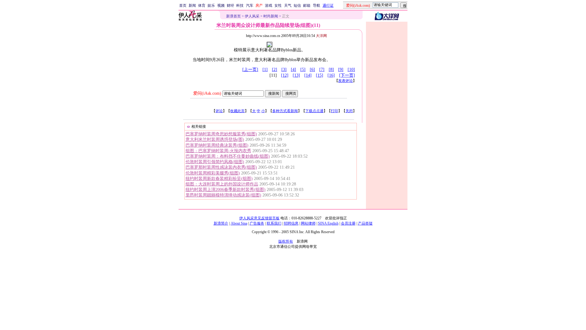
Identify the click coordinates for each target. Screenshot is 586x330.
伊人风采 (252, 16)
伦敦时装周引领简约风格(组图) (215, 162)
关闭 (349, 111)
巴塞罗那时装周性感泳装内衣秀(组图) (221, 167)
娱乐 (211, 5)
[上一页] (250, 69)
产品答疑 (365, 223)
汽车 (249, 5)
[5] (303, 69)
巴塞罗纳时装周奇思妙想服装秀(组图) (221, 134)
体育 (201, 5)
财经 (230, 5)
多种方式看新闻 (285, 111)
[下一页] (347, 75)
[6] (312, 69)
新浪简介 (221, 223)
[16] (331, 75)
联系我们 (274, 223)
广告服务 (257, 223)
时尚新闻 (270, 16)
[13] (296, 75)
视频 (221, 5)
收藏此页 (237, 111)
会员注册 (348, 223)
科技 (240, 5)
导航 (316, 5)
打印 (334, 111)
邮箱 (306, 5)
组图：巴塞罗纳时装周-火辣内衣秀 (218, 150)
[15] (319, 75)
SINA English (328, 223)
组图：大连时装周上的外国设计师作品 (222, 184)
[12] (284, 75)
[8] (331, 69)
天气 (287, 5)
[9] (340, 69)
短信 (297, 5)
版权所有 (285, 241)
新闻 (192, 5)
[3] (284, 69)
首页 (182, 5)
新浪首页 (233, 16)
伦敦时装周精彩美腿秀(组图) (213, 173)
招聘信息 (291, 223)
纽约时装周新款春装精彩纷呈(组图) (219, 178)
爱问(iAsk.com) (207, 93)
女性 (278, 5)
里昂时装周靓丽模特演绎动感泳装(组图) (223, 195)
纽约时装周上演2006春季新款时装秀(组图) (226, 189)
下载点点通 (314, 111)
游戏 (268, 5)
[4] (293, 69)
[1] (265, 69)
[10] (351, 69)
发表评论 (345, 81)
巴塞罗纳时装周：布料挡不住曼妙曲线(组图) (228, 156)
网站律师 (308, 223)
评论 (219, 111)
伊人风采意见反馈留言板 (259, 218)
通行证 (328, 5)
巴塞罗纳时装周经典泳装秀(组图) (217, 145)
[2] (274, 69)
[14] (308, 75)
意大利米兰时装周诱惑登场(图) (215, 139)
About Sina (239, 223)
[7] (321, 69)
